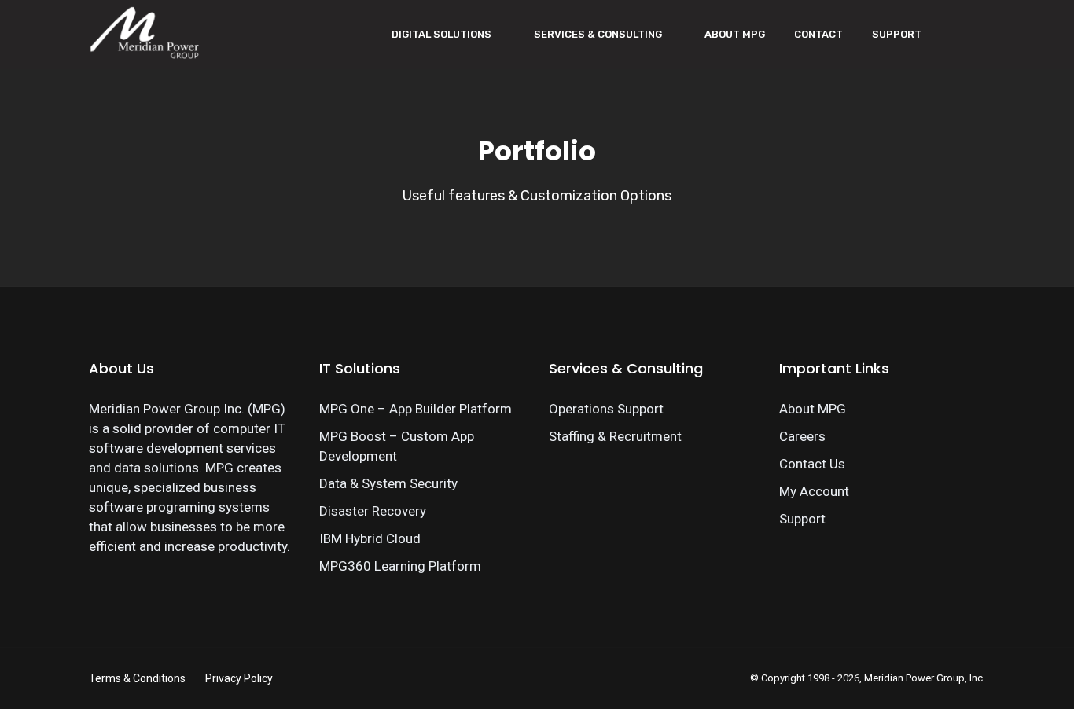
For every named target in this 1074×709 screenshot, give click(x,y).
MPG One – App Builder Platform (415, 409)
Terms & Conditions (137, 678)
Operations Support (606, 409)
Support (896, 34)
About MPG (734, 34)
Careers (802, 436)
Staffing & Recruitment (615, 436)
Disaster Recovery (372, 511)
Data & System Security (388, 483)
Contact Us (812, 464)
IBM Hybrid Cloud (370, 538)
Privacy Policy (239, 678)
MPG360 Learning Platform (400, 566)
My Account (814, 491)
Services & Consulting (598, 34)
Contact (818, 34)
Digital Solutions (441, 34)
